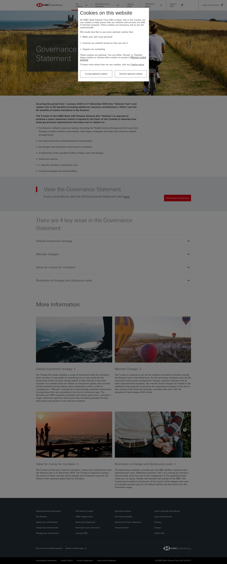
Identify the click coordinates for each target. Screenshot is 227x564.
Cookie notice (137, 64)
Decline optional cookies (130, 74)
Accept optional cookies (96, 74)
